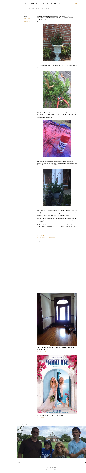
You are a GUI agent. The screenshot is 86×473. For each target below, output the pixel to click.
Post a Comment (43, 351)
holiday (25, 20)
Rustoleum (26, 23)
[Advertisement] (57, 280)
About (33, 8)
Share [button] (25, 13)
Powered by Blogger (52, 467)
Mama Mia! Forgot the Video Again (50, 415)
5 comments (42, 417)
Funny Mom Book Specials (42, 8)
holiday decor (27, 21)
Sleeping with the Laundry (44, 3)
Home (30, 8)
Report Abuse (5, 9)
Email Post (42, 235)
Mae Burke (54, 469)
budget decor (27, 18)
